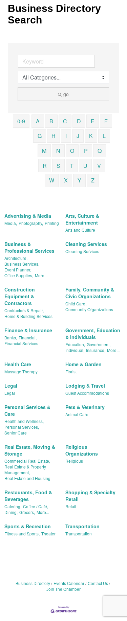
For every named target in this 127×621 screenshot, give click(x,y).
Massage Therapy (21, 371)
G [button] (40, 136)
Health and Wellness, (24, 421)
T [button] (71, 166)
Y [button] (79, 180)
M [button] (44, 151)
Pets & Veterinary (85, 407)
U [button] (85, 166)
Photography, (31, 223)
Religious (74, 461)
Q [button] (100, 151)
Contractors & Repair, (24, 310)
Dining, (11, 512)
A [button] (38, 121)
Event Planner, (17, 269)
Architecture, (15, 258)
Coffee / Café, (35, 506)
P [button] (86, 151)
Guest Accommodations (87, 393)
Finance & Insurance (28, 330)
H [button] (53, 136)
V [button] (99, 166)
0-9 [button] (21, 121)
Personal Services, (21, 427)
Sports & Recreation (27, 526)
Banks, (10, 337)
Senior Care (15, 433)
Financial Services (21, 343)
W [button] (51, 180)
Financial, (28, 337)
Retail (70, 506)
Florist (71, 371)
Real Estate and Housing (27, 478)
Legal (10, 385)
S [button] (58, 166)
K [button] (91, 136)
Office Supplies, (18, 275)
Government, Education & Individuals (92, 333)
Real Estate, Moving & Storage (29, 450)
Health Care (17, 364)
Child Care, (75, 303)
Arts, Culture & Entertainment (82, 219)
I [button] (66, 136)
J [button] (78, 136)
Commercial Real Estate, (27, 461)
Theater (48, 533)
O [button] (72, 151)
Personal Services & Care (27, 410)
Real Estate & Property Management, (25, 469)
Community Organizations (89, 309)
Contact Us (98, 583)
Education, (75, 344)
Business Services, (21, 264)
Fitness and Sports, (22, 533)
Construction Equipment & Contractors (19, 296)
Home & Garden (83, 364)
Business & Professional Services (29, 247)
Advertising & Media (27, 215)
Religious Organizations (81, 450)
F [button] (106, 121)
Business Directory (33, 583)
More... (41, 275)
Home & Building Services (28, 316)
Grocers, (27, 512)
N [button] (58, 151)
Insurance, (95, 350)
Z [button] (92, 180)
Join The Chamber (63, 589)
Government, (98, 344)
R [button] (45, 166)
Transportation (82, 526)
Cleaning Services (86, 244)
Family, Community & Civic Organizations (89, 293)
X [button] (66, 180)
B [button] (51, 121)
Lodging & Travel (85, 385)
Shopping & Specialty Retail (90, 495)
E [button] (92, 121)
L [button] (104, 136)
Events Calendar (69, 583)
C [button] (65, 121)
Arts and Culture (80, 230)
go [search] (66, 94)
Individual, (74, 350)
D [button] (79, 121)
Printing (52, 223)
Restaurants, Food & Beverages (28, 495)
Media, (10, 223)
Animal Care (76, 414)
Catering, (12, 506)
